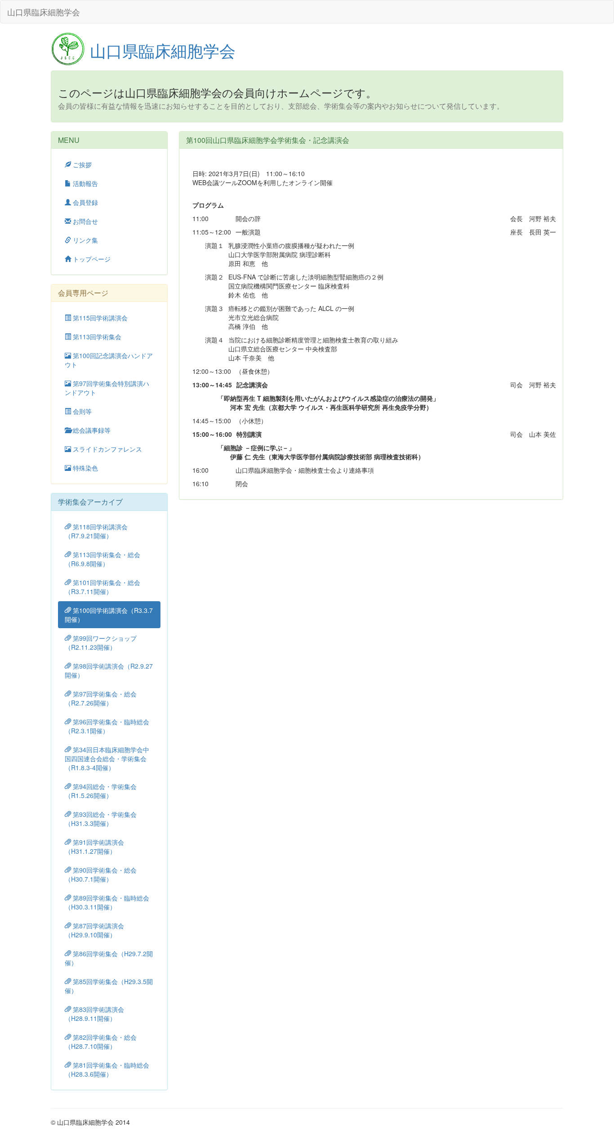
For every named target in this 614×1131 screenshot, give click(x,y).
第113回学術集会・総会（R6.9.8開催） (102, 559)
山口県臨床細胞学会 (43, 12)
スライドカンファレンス (106, 448)
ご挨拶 (81, 164)
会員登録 (84, 202)
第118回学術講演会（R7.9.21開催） (96, 531)
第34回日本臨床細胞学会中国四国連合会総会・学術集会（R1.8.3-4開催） (107, 758)
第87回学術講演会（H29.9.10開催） (94, 930)
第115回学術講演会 (99, 317)
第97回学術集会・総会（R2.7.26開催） (101, 698)
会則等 (81, 411)
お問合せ (84, 221)
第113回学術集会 (96, 336)
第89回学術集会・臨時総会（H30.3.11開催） (107, 902)
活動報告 (84, 183)
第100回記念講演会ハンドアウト (109, 360)
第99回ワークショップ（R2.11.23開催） (101, 643)
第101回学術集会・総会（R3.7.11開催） (102, 587)
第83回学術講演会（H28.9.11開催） (94, 1014)
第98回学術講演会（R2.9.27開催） (109, 670)
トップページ (91, 258)
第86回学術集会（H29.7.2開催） (109, 958)
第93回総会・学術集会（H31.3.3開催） (101, 819)
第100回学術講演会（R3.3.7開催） (109, 615)
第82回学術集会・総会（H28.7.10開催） (101, 1042)
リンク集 (84, 239)
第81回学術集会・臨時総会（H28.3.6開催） (107, 1069)
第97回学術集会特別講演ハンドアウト (107, 388)
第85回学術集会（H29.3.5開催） (109, 986)
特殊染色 (84, 467)
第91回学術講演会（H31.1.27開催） (94, 847)
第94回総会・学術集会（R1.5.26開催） (101, 791)
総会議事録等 (91, 430)
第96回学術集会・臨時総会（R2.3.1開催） (107, 726)
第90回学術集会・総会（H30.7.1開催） (101, 874)
